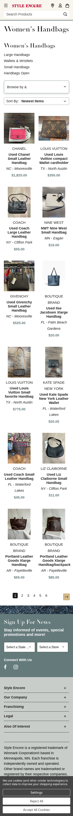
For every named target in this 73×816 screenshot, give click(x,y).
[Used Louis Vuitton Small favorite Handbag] (19, 362)
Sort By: (12, 101)
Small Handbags (17, 67)
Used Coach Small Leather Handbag (19, 477)
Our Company (15, 697)
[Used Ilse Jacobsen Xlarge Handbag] (54, 276)
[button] (5, 5)
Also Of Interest (17, 726)
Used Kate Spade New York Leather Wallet (54, 399)
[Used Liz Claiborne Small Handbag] (54, 448)
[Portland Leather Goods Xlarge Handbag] (19, 524)
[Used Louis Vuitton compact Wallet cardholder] (54, 128)
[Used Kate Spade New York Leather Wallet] (54, 362)
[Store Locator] (52, 5)
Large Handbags (17, 55)
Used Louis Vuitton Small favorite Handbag (19, 392)
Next (64, 597)
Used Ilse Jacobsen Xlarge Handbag (54, 312)
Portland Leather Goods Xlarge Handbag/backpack (54, 560)
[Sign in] (60, 6)
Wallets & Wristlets (18, 61)
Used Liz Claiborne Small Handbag (54, 479)
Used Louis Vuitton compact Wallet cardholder (54, 159)
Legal (8, 716)
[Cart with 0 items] (67, 5)
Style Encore (14, 688)
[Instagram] (15, 667)
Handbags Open (16, 73)
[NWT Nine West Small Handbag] (54, 202)
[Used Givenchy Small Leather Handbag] (19, 276)
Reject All (36, 801)
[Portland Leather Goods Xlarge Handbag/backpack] (54, 524)
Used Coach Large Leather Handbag (19, 232)
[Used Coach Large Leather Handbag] (19, 202)
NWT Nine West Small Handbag (54, 230)
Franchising (14, 707)
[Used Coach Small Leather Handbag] (19, 448)
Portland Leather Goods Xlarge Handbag (19, 560)
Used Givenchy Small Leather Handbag (19, 306)
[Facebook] (5, 667)
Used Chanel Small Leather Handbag (19, 159)
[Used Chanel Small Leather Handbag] (19, 128)
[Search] (65, 15)
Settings (37, 792)
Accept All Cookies (36, 810)
